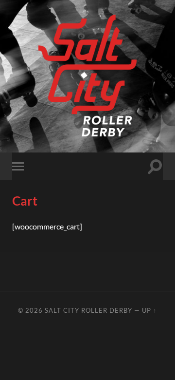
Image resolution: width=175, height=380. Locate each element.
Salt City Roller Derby (88, 310)
